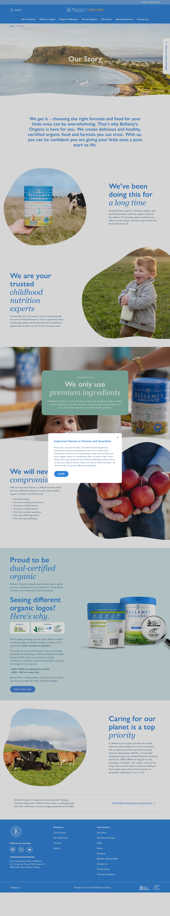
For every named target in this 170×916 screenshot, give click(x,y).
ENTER (61, 474)
